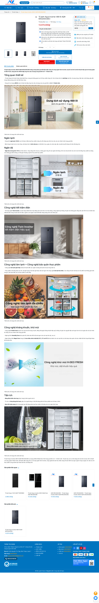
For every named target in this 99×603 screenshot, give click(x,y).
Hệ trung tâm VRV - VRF (68, 7)
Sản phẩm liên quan (10, 467)
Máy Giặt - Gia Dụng (50, 7)
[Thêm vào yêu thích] (36, 17)
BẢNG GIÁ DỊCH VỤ (41, 551)
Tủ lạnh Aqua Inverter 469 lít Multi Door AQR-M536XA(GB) (38, 493)
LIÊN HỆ (38, 555)
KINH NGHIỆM (39, 553)
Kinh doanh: (65, 547)
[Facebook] (74, 548)
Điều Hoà (9, 7)
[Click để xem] (20, 32)
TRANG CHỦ (39, 547)
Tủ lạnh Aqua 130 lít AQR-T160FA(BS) (14, 493)
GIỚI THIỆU (39, 549)
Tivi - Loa (20, 7)
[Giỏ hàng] (93, 2)
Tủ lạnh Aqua (8, 78)
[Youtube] (81, 548)
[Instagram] (84, 548)
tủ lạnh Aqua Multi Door (26, 210)
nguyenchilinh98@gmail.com (15, 555)
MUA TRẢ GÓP (63, 57)
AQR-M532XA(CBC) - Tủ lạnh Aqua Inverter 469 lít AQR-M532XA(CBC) (60, 493)
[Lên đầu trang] (96, 589)
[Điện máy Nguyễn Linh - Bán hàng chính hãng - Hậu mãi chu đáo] (11, 2)
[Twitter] (77, 548)
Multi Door (24, 78)
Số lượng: (41, 47)
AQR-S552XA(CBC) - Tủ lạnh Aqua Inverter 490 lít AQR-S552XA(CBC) (82, 493)
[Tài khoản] (90, 2)
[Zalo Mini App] (84, 562)
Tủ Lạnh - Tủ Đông (34, 7)
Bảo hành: (65, 549)
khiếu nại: (65, 551)
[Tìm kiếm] (32, 2)
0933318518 (73, 3)
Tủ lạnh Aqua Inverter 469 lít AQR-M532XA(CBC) (14, 530)
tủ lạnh (12, 144)
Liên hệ (60, 553)
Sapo (62, 571)
